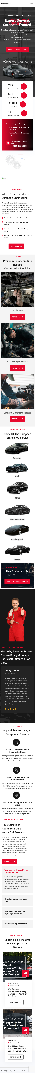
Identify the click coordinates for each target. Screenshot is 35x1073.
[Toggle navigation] (31, 3)
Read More (15, 246)
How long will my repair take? (15, 924)
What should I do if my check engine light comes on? (15, 912)
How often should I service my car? (15, 900)
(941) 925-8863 (19, 146)
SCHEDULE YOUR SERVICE (17, 50)
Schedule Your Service (16, 582)
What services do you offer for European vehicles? (16, 871)
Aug (26, 974)
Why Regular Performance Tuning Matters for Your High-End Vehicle (18, 993)
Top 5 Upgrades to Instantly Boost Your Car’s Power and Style (18, 1048)
